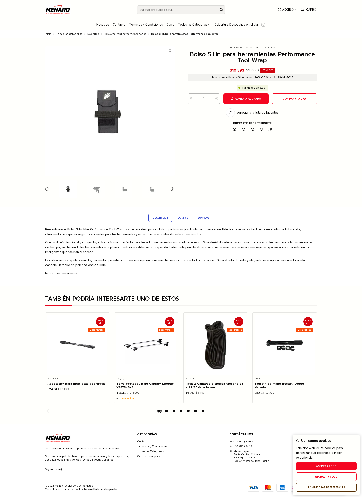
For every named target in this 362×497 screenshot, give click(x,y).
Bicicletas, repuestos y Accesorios (125, 34)
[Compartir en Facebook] (234, 130)
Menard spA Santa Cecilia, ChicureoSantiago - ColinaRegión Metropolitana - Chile (251, 456)
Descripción (160, 217)
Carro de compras (148, 456)
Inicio (48, 34)
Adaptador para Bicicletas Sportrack (76, 384)
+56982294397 (243, 446)
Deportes (93, 34)
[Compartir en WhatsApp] (252, 130)
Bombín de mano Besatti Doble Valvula (279, 386)
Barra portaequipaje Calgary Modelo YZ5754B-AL (145, 386)
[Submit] (221, 9)
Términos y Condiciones (152, 446)
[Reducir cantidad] (191, 99)
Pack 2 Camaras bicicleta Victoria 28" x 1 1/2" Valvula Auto (215, 386)
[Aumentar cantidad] (217, 99)
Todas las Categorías (69, 34)
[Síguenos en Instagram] (263, 24)
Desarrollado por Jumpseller (100, 489)
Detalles (183, 217)
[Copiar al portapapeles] (270, 130)
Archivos (203, 217)
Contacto (143, 441)
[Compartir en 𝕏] (243, 130)
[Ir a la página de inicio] (58, 9)
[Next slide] (171, 189)
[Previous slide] (48, 189)
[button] (159, 410)
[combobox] (181, 9)
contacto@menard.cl (246, 441)
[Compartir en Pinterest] (261, 130)
